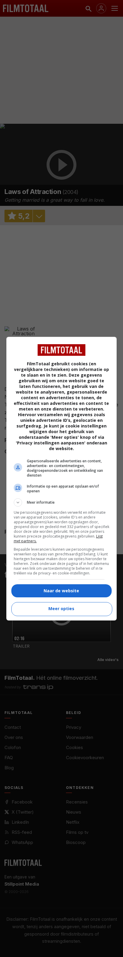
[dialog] (61, 479)
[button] (62, 502)
